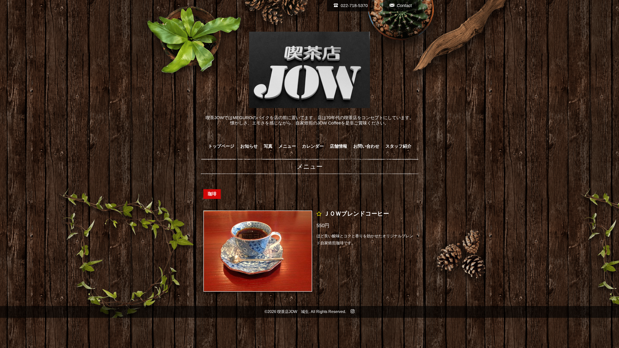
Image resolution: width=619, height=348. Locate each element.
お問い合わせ (366, 146)
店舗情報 (338, 146)
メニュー (287, 146)
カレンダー (313, 146)
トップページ (221, 146)
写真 (268, 146)
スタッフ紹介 (398, 146)
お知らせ (249, 146)
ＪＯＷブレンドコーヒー (356, 213)
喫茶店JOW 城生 (293, 312)
